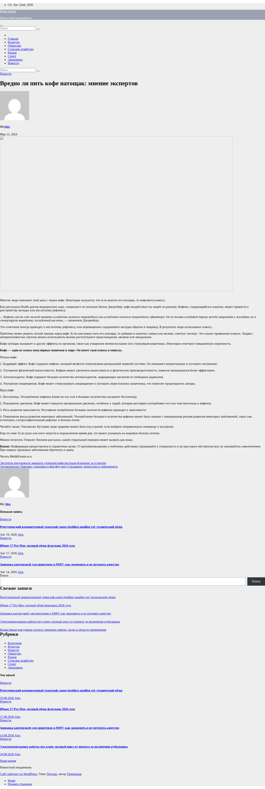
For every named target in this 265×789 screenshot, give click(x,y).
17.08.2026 (7, 716)
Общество (14, 45)
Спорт (12, 56)
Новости (13, 63)
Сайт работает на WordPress (18, 774)
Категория (15, 643)
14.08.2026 (7, 735)
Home (11, 780)
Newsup (52, 774)
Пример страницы (20, 784)
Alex (7, 126)
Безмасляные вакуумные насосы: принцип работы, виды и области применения (53, 629)
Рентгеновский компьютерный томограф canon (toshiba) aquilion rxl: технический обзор (61, 526)
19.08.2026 (7, 698)
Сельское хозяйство (21, 49)
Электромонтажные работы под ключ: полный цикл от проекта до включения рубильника (60, 621)
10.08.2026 (7, 754)
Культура (14, 42)
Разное (12, 52)
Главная (13, 38)
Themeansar (74, 774)
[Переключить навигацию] (1, 25)
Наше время (8, 11)
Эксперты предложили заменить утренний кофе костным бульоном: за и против (53, 463)
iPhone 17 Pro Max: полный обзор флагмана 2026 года (37, 545)
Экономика (15, 59)
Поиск (4, 575)
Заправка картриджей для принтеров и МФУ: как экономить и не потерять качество (59, 564)
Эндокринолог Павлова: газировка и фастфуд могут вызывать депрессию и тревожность (59, 466)
